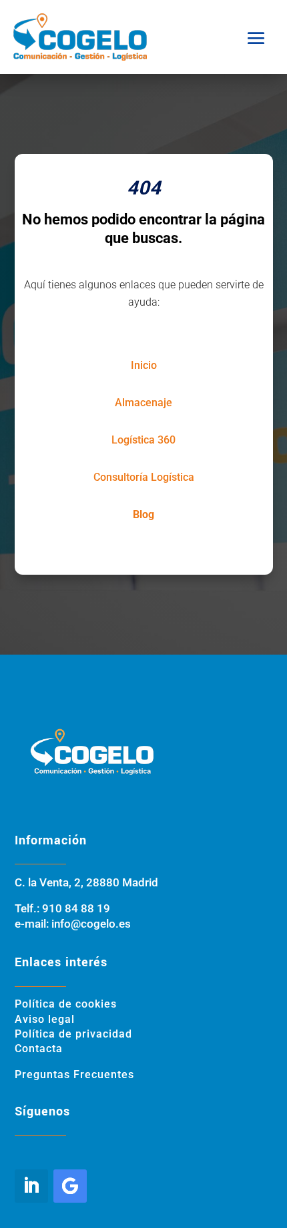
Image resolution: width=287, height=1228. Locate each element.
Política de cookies (66, 1004)
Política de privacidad (73, 1034)
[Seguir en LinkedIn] (31, 1186)
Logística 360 (143, 440)
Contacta (39, 1048)
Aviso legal (45, 1019)
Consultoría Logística (143, 477)
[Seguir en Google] (70, 1186)
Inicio (144, 365)
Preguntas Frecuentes (74, 1074)
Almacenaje (143, 402)
